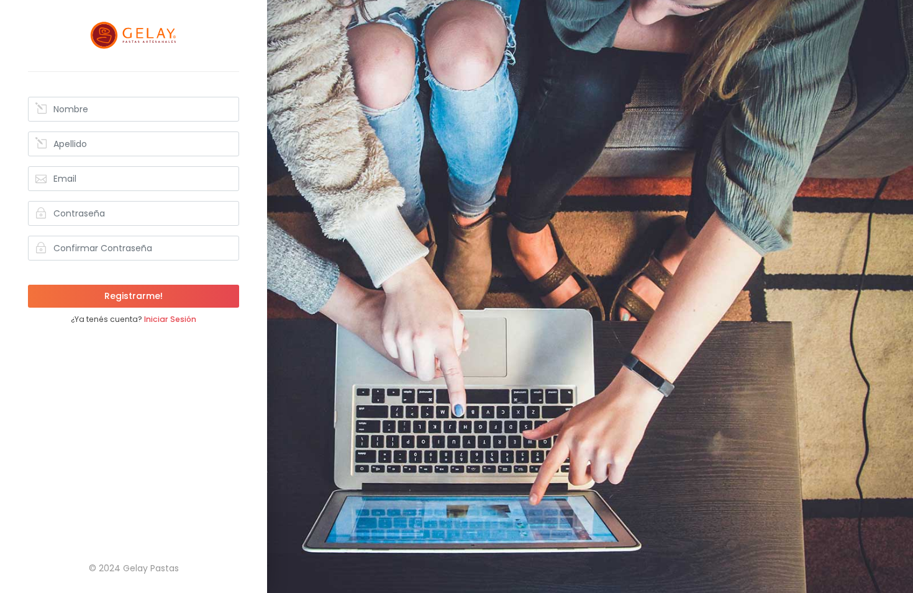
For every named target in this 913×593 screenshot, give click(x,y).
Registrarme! (133, 296)
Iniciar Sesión (170, 319)
